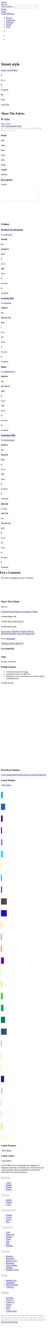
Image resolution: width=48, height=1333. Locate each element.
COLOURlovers (7, 14)
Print (8, 1241)
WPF (15, 775)
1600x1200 (30, 634)
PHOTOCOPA (12, 1285)
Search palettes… (8, 7)
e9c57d (4, 503)
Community (10, 20)
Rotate (3, 70)
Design (10, 775)
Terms (8, 1307)
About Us (10, 1300)
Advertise (9, 1298)
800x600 (12, 634)
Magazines (10, 1263)
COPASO (10, 1287)
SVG (5, 775)
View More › (7, 785)
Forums (9, 1215)
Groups (9, 1217)
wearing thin (7, 298)
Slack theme (11, 639)
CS (2, 775)
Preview (24, 631)
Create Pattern (12, 70)
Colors (8, 1183)
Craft (8, 1232)
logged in (14, 578)
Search (3, 9)
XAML (20, 775)
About (5, 1292)
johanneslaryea (9, 371)
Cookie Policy (11, 1311)
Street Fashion (11, 1265)
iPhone (30, 631)
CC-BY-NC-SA (7, 683)
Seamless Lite (11, 1280)
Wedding (9, 1246)
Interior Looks (11, 1261)
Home (8, 1239)
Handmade (10, 1259)
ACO (29, 775)
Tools (8, 27)
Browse (9, 18)
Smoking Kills (8, 435)
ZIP (44, 775)
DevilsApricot (8, 440)
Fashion (9, 1237)
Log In (3, 2)
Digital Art (10, 1234)
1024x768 (21, 634)
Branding (9, 1256)
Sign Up (4, 4)
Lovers (8, 1220)
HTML (40, 775)
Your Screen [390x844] (10, 631)
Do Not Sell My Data (9, 1322)
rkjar (7, 119)
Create (3, 11)
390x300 (4, 634)
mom (3, 366)
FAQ (8, 1309)
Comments (4, 90)
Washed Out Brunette (12, 229)
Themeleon (10, 1283)
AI (32, 775)
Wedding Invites (12, 1270)
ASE (25, 775)
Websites (9, 1267)
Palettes (9, 1185)
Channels (9, 22)
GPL (35, 775)
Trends (8, 25)
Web (7, 1243)
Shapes (8, 1189)
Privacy (9, 1304)
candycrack (7, 234)
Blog (8, 1222)
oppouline (7, 303)
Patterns (9, 1187)
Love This (5, 104)
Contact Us (10, 1302)
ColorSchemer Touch (13, 126)
